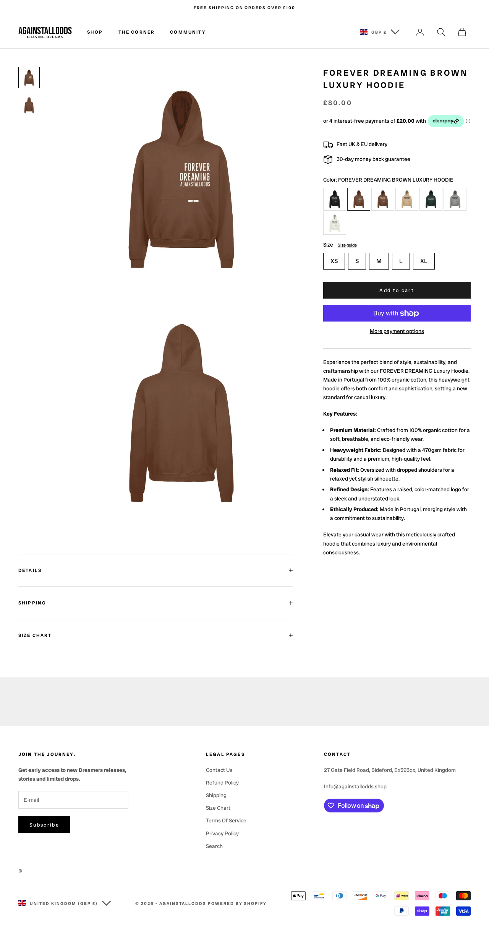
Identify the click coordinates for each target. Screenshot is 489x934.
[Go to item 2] (29, 105)
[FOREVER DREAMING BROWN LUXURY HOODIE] (358, 199)
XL (423, 261)
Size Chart (218, 807)
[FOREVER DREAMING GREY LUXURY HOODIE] (455, 199)
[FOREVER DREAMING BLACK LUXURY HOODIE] (334, 199)
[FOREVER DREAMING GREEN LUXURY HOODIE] (430, 199)
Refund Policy (222, 782)
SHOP (95, 32)
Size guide (347, 245)
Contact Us (219, 770)
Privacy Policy (222, 833)
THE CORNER (136, 32)
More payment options (397, 331)
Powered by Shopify (237, 903)
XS (334, 261)
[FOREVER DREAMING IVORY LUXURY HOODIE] (334, 223)
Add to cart (396, 290)
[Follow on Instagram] (22, 871)
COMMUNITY (188, 32)
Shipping (216, 795)
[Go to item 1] (29, 77)
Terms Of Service (226, 820)
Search (214, 846)
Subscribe (44, 825)
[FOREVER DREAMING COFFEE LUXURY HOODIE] (406, 199)
